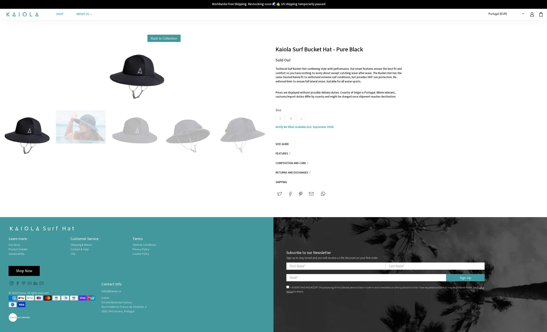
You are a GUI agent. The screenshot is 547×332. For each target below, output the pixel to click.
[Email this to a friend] (311, 194)
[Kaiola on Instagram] (11, 284)
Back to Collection (164, 38)
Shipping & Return (81, 245)
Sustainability (17, 254)
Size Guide (282, 144)
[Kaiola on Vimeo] (23, 284)
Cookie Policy (140, 254)
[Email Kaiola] (41, 284)
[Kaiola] (22, 14)
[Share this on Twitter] (280, 194)
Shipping (281, 182)
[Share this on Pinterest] (301, 194)
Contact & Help (80, 249)
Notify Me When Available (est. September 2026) (305, 127)
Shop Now (24, 270)
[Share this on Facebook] (290, 194)
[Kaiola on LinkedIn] (35, 284)
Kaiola (22, 293)
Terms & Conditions (144, 245)
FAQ (73, 254)
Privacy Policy (140, 249)
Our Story (14, 245)
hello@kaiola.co (111, 291)
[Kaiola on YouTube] (29, 284)
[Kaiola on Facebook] (17, 284)
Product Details (18, 249)
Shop (59, 14)
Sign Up (465, 278)
